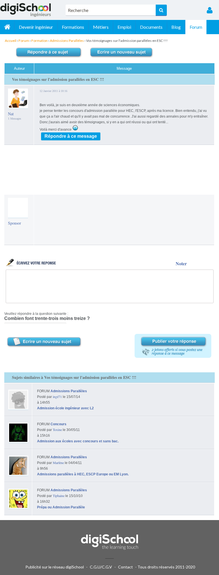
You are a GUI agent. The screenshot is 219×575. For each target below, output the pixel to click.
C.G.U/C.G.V (101, 566)
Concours (58, 424)
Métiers (101, 27)
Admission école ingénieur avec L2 (65, 408)
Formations (73, 27)
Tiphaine (58, 495)
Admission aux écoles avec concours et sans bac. (78, 441)
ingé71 (57, 396)
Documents (151, 27)
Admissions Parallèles (68, 391)
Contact (125, 566)
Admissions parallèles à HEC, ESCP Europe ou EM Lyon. (83, 474)
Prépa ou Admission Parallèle (61, 507)
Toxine (57, 429)
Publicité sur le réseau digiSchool (54, 566)
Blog (176, 27)
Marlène (58, 462)
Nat (11, 113)
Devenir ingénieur (36, 27)
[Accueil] (7, 27)
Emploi (124, 27)
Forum (196, 27)
